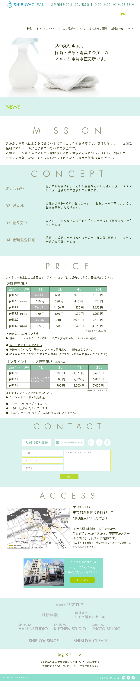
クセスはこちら (32, 345)
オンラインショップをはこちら (28, 403)
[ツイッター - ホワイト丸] (128, 677)
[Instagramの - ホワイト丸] (91, 442)
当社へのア (16, 345)
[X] (99, 442)
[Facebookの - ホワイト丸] (107, 442)
